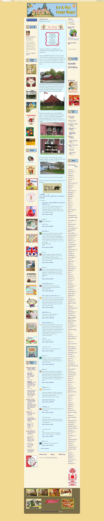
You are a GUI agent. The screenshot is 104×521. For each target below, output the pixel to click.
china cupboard (72, 228)
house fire (70, 324)
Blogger (61, 511)
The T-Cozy (30, 444)
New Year (70, 362)
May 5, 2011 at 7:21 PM (47, 424)
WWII (69, 461)
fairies (69, 274)
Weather (70, 454)
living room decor (72, 343)
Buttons (70, 211)
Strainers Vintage (72, 412)
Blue (69, 200)
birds (69, 188)
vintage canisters (72, 449)
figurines (70, 278)
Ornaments (70, 364)
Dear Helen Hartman (30, 374)
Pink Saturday (71, 374)
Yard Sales (70, 463)
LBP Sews (29, 412)
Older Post (61, 454)
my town (70, 358)
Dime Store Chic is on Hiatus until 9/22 (31, 386)
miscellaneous (61, 196)
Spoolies (70, 406)
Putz (69, 384)
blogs (69, 198)
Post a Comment (45, 448)
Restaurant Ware (72, 391)
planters (70, 378)
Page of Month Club (73, 365)
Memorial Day (71, 348)
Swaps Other (71, 420)
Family (70, 276)
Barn (69, 181)
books (69, 202)
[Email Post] (48, 194)
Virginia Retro (30, 450)
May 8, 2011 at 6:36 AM (48, 445)
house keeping (71, 325)
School (69, 398)
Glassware (70, 301)
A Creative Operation (72, 117)
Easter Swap (71, 266)
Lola (43, 219)
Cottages (70, 251)
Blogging (70, 196)
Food (69, 282)
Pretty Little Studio (30, 425)
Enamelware (71, 268)
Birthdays (70, 192)
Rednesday (42, 197)
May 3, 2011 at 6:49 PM (47, 279)
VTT (69, 452)
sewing (69, 402)
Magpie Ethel (30, 418)
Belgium (70, 186)
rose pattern (71, 395)
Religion (70, 390)
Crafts (69, 259)
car (68, 213)
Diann (43, 355)
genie (43, 369)
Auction (70, 177)
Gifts (69, 297)
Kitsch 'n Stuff (30, 399)
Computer (70, 242)
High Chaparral (72, 308)
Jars (69, 332)
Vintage (70, 445)
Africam (70, 169)
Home (53, 454)
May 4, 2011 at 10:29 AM (48, 364)
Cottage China (71, 244)
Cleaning (70, 239)
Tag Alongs (70, 422)
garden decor (54, 196)
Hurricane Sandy (72, 329)
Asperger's (70, 175)
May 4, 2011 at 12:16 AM (48, 317)
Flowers (70, 280)
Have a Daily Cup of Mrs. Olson (49, 295)
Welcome (70, 456)
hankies (70, 306)
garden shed (71, 293)
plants (69, 380)
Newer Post (43, 454)
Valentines (70, 441)
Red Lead (71, 149)
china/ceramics (46, 196)
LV (43, 252)
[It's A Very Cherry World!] (73, 36)
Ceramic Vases (71, 224)
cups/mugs (70, 261)
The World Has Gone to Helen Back (30, 376)
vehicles (70, 443)
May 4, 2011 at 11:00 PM (48, 402)
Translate (72, 24)
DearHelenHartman (47, 283)
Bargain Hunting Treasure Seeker (31, 368)
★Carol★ (44, 231)
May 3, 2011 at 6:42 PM (47, 262)
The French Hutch (46, 322)
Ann (43, 267)
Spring (69, 408)
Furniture (70, 289)
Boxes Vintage (71, 209)
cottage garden (71, 249)
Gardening (70, 295)
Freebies (70, 287)
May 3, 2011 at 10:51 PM (47, 307)
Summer (70, 415)
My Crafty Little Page (73, 146)
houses (69, 327)
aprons (69, 173)
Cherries (70, 226)
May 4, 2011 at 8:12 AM (47, 342)
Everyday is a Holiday (72, 129)
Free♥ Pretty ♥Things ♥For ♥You (72, 133)
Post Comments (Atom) (51, 457)
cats (69, 222)
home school (71, 315)
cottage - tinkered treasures (73, 125)
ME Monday (71, 346)
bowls (69, 207)
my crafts (70, 356)
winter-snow (71, 459)
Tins (69, 433)
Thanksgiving (71, 426)
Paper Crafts (71, 369)
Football (70, 284)
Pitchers (70, 376)
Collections (70, 240)
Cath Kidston (71, 220)
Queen (69, 386)
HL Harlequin (71, 311)
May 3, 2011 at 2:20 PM (47, 226)
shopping (70, 404)
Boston (69, 204)
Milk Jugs (70, 350)
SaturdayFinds (31, 431)
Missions (70, 354)
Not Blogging (30, 451)
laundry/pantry (72, 338)
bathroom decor (72, 183)
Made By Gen (45, 312)
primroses (70, 382)
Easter (69, 265)
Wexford (70, 457)
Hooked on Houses (31, 390)
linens (69, 341)
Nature (69, 360)
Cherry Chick (72, 120)
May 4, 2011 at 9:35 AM (47, 351)
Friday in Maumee (31, 369)
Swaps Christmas (72, 417)
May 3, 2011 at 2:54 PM (47, 247)
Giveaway (70, 299)
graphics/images (72, 303)
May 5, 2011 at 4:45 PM (47, 412)
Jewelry (70, 334)
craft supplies (71, 257)
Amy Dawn (71, 171)
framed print (71, 285)
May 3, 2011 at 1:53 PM (47, 214)
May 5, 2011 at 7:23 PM (47, 436)
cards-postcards (71, 215)
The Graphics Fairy (30, 438)
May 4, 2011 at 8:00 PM (48, 382)
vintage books (71, 447)
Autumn (70, 179)
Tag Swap (70, 424)
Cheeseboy (44, 406)
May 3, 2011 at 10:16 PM (47, 291)
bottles (69, 205)
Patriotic (70, 371)
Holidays (70, 313)
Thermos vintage (72, 428)
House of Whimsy (71, 137)
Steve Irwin (71, 410)
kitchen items (71, 336)
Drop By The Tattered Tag (48, 400)
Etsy (69, 272)
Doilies (69, 263)
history (69, 310)
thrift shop (70, 431)
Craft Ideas (70, 255)
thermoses (70, 430)
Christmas (70, 237)
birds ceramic (71, 190)
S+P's (69, 397)
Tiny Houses (71, 435)
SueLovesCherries (31, 37)
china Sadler (71, 233)
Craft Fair (70, 253)
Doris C (44, 441)
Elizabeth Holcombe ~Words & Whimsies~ (31, 382)
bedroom (70, 185)
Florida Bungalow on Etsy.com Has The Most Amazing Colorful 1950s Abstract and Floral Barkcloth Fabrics (31, 404)
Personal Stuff (71, 372)
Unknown (44, 387)
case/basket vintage (72, 217)
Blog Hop (70, 194)
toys (69, 437)
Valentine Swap (72, 439)
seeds (69, 400)
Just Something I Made (73, 141)
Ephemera (70, 270)
